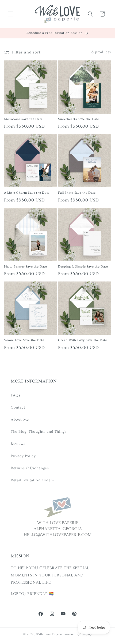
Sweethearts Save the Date (78, 119)
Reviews (18, 444)
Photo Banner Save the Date (25, 266)
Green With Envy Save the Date (82, 340)
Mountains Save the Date (23, 119)
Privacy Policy (23, 456)
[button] (11, 14)
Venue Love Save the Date (24, 340)
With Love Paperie (49, 634)
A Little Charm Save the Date (26, 192)
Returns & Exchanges (30, 468)
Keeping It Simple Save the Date (83, 266)
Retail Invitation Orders (32, 480)
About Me (20, 419)
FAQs (15, 395)
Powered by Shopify (78, 634)
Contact (18, 407)
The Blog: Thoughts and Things (38, 431)
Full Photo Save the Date (76, 192)
